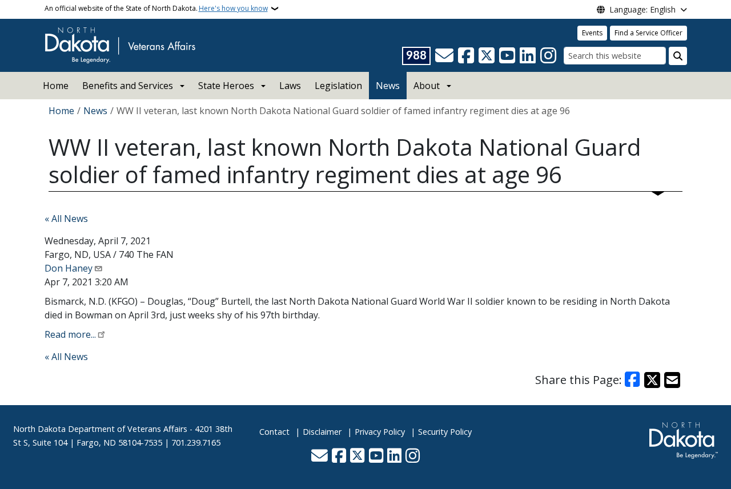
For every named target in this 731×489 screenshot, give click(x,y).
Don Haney (69, 268)
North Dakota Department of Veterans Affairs (100, 428)
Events (592, 33)
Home (56, 85)
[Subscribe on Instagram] (548, 56)
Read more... (70, 334)
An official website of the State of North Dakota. (156, 8)
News (388, 85)
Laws (290, 85)
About (426, 85)
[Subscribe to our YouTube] (507, 56)
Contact (274, 431)
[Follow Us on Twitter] (487, 56)
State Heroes (226, 85)
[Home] (120, 44)
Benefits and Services (127, 85)
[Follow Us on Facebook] (466, 56)
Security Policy (445, 431)
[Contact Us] (444, 56)
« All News (66, 218)
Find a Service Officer (648, 33)
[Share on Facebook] (633, 380)
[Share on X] (652, 380)
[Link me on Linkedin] (528, 56)
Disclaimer (322, 431)
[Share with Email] (672, 380)
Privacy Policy (380, 431)
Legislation (338, 85)
